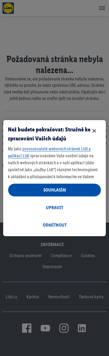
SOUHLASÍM (54, 190)
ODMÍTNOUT (55, 225)
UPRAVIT (54, 207)
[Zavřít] (94, 130)
